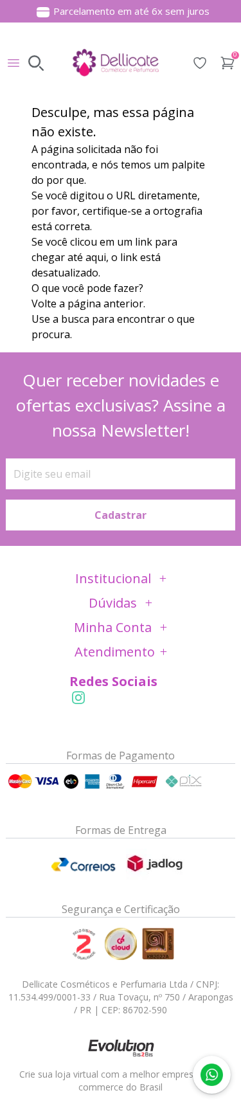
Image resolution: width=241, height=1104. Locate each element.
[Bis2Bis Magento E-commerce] (120, 1047)
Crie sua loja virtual (58, 1074)
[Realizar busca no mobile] (36, 63)
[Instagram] (78, 697)
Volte (44, 303)
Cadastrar (120, 515)
